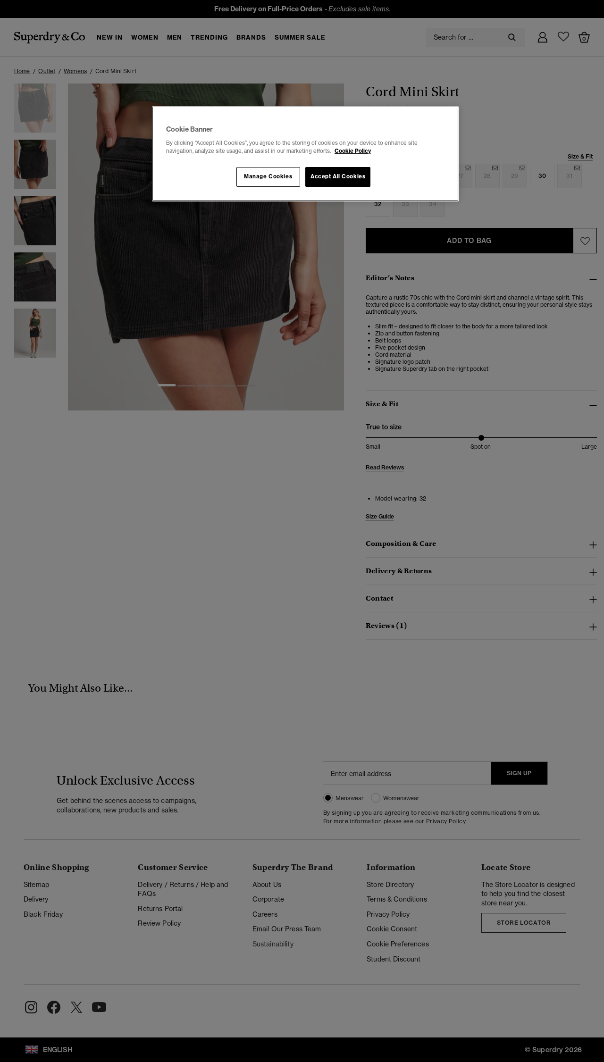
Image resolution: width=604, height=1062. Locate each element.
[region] (305, 153)
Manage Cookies (268, 176)
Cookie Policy (353, 151)
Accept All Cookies (337, 176)
